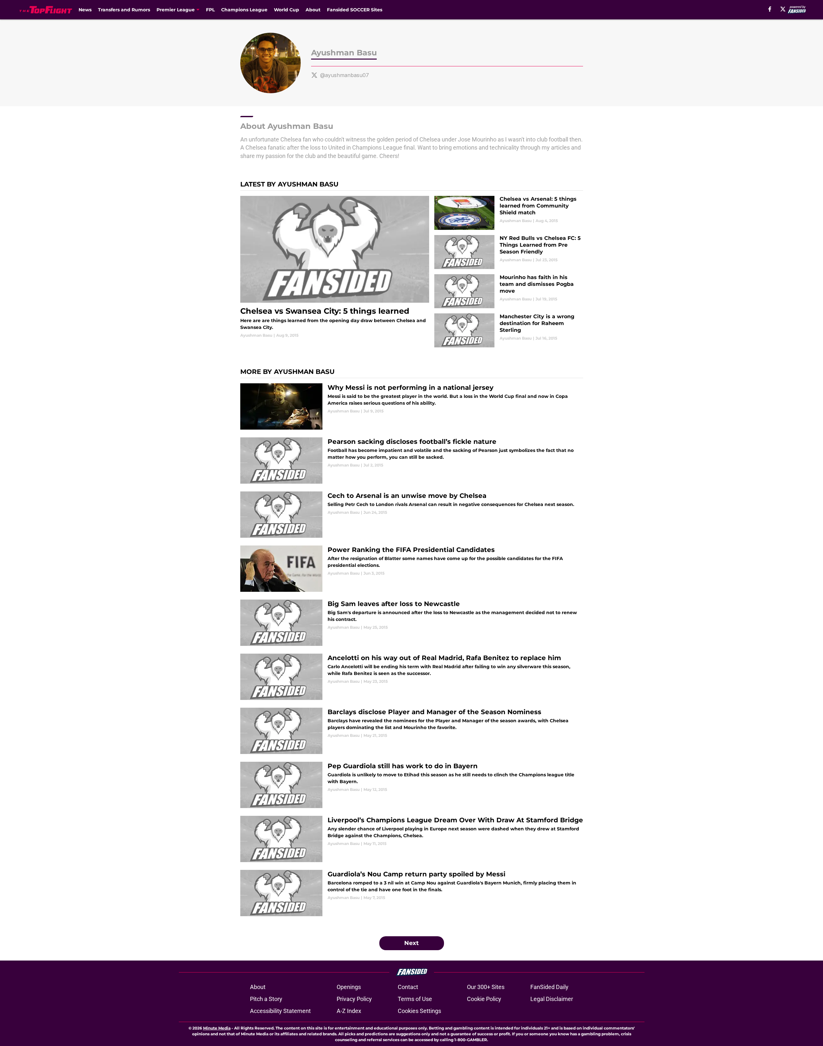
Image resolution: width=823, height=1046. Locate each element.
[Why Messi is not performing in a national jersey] (411, 406)
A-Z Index (349, 1010)
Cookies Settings (419, 1010)
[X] (782, 9)
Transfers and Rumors (124, 10)
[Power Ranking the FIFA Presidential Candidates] (411, 568)
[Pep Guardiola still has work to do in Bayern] (411, 785)
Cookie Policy (484, 998)
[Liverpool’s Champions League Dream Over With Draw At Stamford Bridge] (411, 839)
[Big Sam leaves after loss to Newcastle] (411, 623)
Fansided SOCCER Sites (354, 10)
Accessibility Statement (280, 1010)
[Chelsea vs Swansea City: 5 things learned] (334, 267)
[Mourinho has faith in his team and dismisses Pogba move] (508, 291)
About (313, 10)
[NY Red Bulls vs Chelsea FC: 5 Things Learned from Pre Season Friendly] (508, 252)
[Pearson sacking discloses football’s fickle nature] (411, 460)
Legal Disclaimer (551, 998)
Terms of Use (415, 998)
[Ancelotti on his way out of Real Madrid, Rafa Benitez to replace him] (411, 677)
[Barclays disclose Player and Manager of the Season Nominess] (411, 731)
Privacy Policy (354, 998)
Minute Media (217, 1028)
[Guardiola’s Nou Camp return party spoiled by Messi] (411, 893)
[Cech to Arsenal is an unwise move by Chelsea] (411, 514)
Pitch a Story (266, 998)
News (85, 10)
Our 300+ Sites (485, 987)
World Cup (286, 10)
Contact (408, 987)
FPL (210, 10)
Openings (349, 987)
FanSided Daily (549, 987)
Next (411, 943)
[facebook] (769, 9)
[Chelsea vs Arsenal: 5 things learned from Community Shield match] (508, 213)
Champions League (244, 10)
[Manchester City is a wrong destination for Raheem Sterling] (508, 330)
